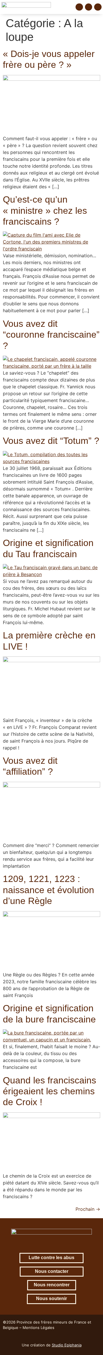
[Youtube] (98, 7)
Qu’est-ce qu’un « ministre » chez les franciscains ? (45, 210)
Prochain (88, 1209)
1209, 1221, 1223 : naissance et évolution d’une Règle (48, 890)
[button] (68, 7)
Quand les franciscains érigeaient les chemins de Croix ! (49, 1091)
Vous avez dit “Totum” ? (51, 441)
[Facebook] (79, 7)
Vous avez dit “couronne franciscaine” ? (51, 335)
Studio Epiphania (67, 1345)
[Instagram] (88, 7)
